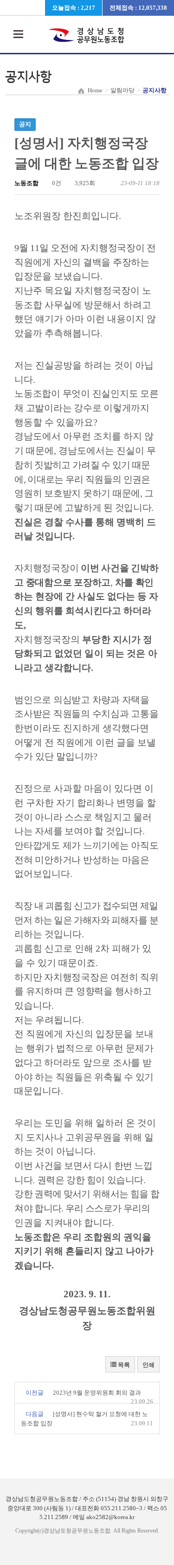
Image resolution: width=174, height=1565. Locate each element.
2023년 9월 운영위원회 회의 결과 (97, 1392)
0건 (56, 183)
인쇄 (148, 1364)
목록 (123, 1364)
